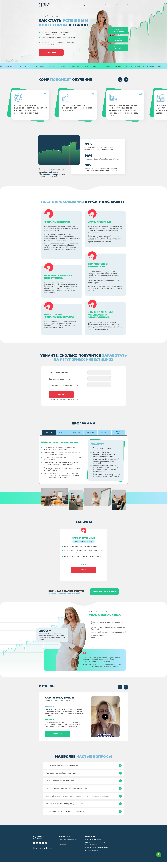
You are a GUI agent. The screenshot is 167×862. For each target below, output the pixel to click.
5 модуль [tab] (104, 432)
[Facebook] (34, 843)
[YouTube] (40, 843)
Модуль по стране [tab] (118, 432)
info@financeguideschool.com (99, 847)
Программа (97, 5)
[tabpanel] (83, 459)
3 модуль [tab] (76, 432)
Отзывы (118, 5)
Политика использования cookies (67, 841)
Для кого (86, 5)
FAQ (127, 5)
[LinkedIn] (46, 843)
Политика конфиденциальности (67, 839)
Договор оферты (63, 842)
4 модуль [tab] (90, 432)
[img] (44, 5)
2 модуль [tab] (62, 432)
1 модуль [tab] (48, 432)
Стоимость (108, 5)
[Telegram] (43, 843)
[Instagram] (37, 843)
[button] (57, 734)
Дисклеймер (62, 844)
